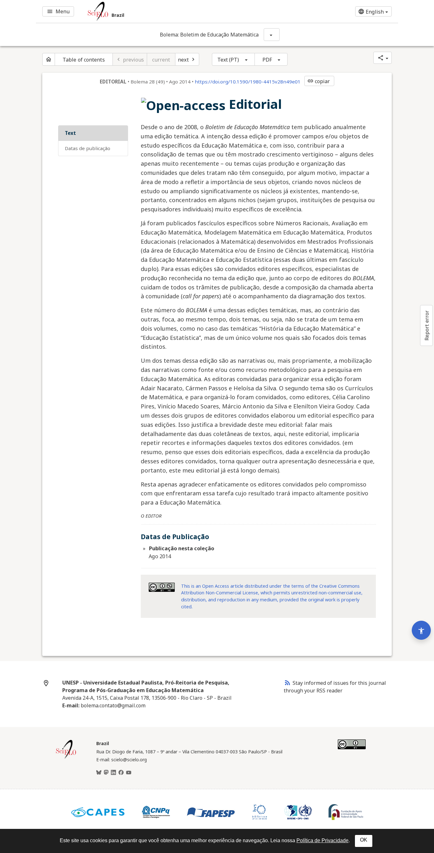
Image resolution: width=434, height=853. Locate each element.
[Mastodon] (106, 772)
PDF (267, 59)
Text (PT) (228, 59)
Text (70, 133)
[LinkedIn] (113, 772)
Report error (426, 325)
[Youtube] (128, 772)
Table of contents (84, 59)
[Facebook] (121, 772)
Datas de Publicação (87, 148)
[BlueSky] (98, 772)
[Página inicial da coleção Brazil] (66, 757)
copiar (318, 81)
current (161, 59)
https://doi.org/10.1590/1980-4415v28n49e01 (248, 81)
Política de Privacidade (322, 840)
